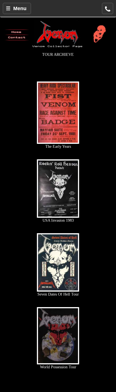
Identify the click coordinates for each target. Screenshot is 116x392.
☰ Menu (16, 8)
